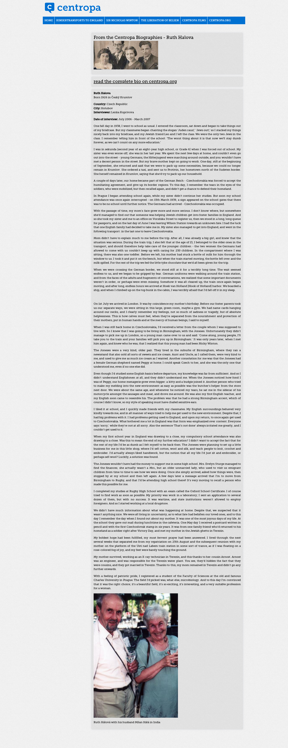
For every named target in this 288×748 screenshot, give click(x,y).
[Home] (73, 8)
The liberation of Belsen (160, 20)
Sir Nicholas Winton (122, 20)
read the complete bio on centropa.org (135, 82)
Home (48, 20)
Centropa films (194, 20)
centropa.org (220, 20)
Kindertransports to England (79, 20)
